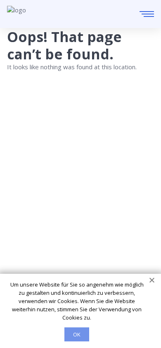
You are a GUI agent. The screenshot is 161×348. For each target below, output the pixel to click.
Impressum (23, 251)
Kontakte (20, 227)
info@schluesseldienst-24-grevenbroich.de (64, 179)
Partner (18, 239)
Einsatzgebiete (28, 216)
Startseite (21, 204)
